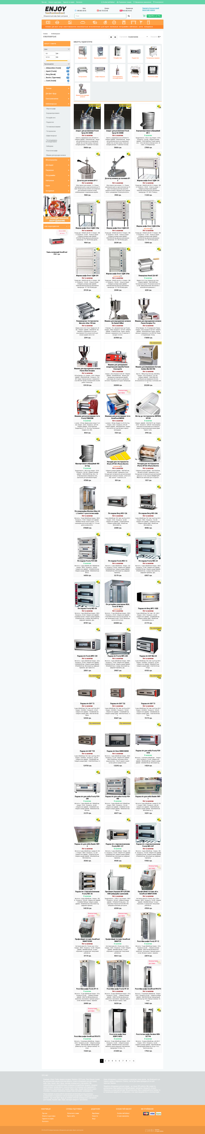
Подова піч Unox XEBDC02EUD (118, 751)
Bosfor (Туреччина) (53, 78)
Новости (95, 1116)
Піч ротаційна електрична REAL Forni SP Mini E (118, 605)
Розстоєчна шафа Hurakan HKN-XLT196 (148, 1035)
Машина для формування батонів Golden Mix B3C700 (148, 368)
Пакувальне (114, 27)
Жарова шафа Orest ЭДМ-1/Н (148, 180)
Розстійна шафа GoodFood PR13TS (148, 989)
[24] (87, 122)
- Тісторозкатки (51, 131)
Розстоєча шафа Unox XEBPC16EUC (117, 1035)
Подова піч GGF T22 (117, 704)
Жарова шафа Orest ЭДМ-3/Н (87, 276)
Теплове (48, 27)
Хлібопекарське (82, 27)
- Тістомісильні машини (53, 127)
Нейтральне (133, 27)
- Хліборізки (49, 146)
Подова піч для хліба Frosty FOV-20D (87, 797)
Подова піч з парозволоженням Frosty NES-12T (118, 845)
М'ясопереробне (95, 27)
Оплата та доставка (55, 2)
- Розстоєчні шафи (51, 151)
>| (133, 1061)
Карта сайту (71, 1116)
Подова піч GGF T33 (87, 751)
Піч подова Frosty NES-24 (148, 561)
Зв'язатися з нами (73, 1113)
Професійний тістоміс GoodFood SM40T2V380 (87, 940)
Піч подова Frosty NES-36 (87, 608)
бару (49, 1083)
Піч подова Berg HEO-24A (148, 513)
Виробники (95, 1113)
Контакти (79, 2)
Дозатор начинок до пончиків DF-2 (117, 179)
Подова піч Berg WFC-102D (148, 608)
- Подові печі (50, 122)
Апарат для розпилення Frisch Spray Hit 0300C (87, 132)
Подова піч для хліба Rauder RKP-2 (87, 845)
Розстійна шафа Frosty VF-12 (148, 941)
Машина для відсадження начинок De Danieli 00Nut (118, 322)
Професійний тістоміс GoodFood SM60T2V (117, 940)
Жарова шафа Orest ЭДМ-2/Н (118, 228)
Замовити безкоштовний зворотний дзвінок (150, 9)
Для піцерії (105, 27)
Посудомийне (124, 27)
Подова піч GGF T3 (148, 704)
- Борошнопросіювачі (52, 113)
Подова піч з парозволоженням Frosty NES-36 (87, 893)
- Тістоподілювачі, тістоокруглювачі (51, 141)
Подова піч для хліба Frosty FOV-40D (117, 797)
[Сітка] (115, 37)
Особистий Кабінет (123, 1113)
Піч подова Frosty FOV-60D (87, 561)
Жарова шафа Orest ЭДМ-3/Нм (117, 274)
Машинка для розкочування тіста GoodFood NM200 (117, 417)
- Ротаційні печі (50, 118)
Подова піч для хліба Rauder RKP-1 (148, 797)
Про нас (44, 2)
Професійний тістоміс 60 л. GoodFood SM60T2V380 (148, 893)
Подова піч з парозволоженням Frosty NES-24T (148, 845)
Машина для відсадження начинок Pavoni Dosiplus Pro (148, 322)
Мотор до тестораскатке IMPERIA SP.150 (148, 417)
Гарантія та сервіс (68, 2)
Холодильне (148, 27)
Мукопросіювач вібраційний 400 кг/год (87, 465)
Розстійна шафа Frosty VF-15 (87, 989)
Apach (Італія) (51, 71)
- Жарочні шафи (51, 109)
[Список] (111, 37)
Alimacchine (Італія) (53, 68)
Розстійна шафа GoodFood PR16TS (87, 1036)
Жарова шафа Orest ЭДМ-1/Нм (87, 228)
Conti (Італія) (51, 81)
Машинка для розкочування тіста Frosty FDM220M (87, 417)
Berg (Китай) (51, 74)
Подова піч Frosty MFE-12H (87, 656)
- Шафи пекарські (51, 136)
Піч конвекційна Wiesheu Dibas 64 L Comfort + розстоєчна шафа (87, 512)
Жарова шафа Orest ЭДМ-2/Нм (148, 226)
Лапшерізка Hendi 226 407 (148, 276)
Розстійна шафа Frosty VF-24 (118, 989)
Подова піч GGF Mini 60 (148, 656)
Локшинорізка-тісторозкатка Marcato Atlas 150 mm (87, 322)
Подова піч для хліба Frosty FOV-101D (148, 752)
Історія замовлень (123, 1116)
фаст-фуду (60, 1083)
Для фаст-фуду (57, 27)
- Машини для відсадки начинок (56, 155)
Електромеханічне (69, 27)
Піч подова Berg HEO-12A (117, 513)
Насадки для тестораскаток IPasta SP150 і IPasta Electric (117, 463)
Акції (93, 1119)
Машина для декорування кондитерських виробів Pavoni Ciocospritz (117, 367)
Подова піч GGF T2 (87, 704)
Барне (141, 27)
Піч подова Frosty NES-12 (117, 561)
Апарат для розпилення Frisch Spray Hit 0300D (117, 132)
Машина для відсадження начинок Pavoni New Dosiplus (87, 370)
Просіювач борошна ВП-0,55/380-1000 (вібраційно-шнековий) (117, 893)
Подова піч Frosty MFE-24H (118, 656)
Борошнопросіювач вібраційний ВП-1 (148, 132)
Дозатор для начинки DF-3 (87, 180)
